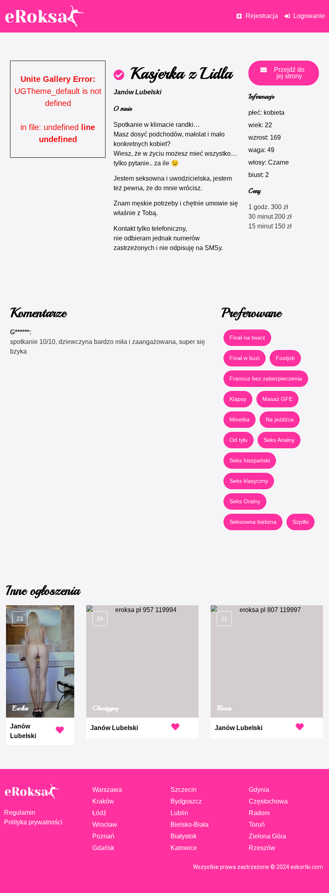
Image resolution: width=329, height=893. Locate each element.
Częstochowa (268, 801)
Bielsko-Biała (190, 824)
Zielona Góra (267, 836)
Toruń (257, 824)
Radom (259, 813)
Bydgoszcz (186, 801)
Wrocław (104, 824)
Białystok (184, 836)
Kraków (103, 801)
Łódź (99, 813)
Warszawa (107, 789)
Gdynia (259, 789)
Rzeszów (262, 847)
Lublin (179, 813)
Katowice (184, 847)
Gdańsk (103, 847)
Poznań (103, 836)
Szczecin (184, 789)
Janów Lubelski (137, 92)
